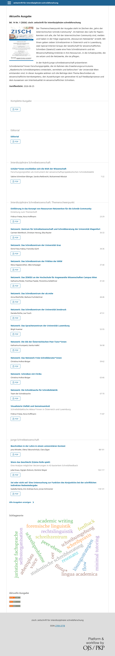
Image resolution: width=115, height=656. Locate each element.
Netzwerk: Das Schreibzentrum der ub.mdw (32, 293)
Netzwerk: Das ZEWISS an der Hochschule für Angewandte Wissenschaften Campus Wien (54, 277)
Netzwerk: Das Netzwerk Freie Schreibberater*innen (36, 357)
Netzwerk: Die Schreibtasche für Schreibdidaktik (34, 390)
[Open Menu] (9, 3)
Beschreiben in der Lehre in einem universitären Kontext (38, 446)
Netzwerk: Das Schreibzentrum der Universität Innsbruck (38, 309)
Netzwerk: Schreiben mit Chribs (26, 374)
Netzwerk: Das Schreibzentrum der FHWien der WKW (36, 261)
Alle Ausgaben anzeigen (20, 502)
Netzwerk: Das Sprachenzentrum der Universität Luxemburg (40, 325)
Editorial (15, 136)
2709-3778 (60, 625)
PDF (16, 109)
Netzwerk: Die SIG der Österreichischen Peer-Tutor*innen (38, 341)
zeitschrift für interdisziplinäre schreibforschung (35, 3)
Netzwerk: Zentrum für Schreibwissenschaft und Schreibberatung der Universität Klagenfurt (55, 229)
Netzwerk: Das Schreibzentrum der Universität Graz (36, 245)
